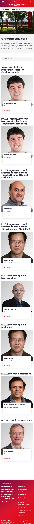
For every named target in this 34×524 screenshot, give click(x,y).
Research (21, 487)
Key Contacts (7, 492)
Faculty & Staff (23, 507)
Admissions (22, 484)
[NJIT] (17, 2)
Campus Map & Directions (7, 495)
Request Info (6, 487)
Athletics (21, 497)
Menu (3, 2)
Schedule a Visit (7, 489)
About (20, 492)
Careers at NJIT (7, 499)
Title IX (4, 501)
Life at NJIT (22, 494)
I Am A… (21, 502)
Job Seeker (22, 513)
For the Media (27, 520)
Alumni (20, 515)
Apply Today (6, 484)
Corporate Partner (24, 510)
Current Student (24, 505)
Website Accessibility (25, 522)
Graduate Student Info (11, 9)
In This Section (8, 59)
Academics (22, 489)
